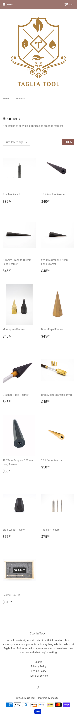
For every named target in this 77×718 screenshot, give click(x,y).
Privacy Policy (38, 666)
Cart (71, 4)
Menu (10, 4)
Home (6, 98)
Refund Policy (38, 671)
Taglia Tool (29, 698)
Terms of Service (39, 675)
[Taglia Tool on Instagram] (37, 688)
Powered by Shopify (48, 698)
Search (38, 661)
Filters (68, 142)
